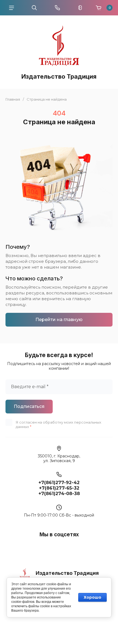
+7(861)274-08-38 (59, 493)
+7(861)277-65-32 (59, 488)
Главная (12, 99)
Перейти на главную (59, 319)
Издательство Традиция (59, 76)
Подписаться (29, 406)
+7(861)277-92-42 (59, 482)
